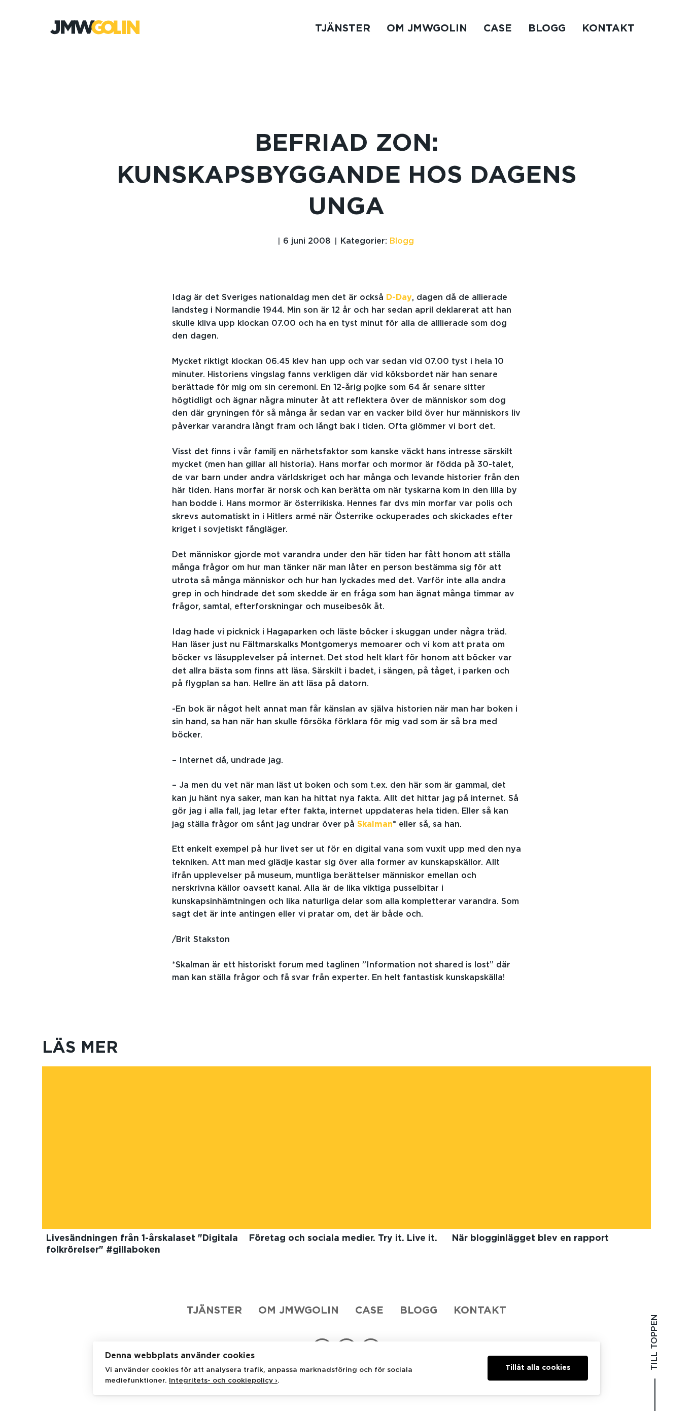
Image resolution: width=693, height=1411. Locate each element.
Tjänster (342, 28)
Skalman (375, 824)
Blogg (547, 28)
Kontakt (608, 28)
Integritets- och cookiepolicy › (223, 1380)
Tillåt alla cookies (537, 1367)
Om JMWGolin (427, 28)
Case (497, 28)
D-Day (399, 297)
